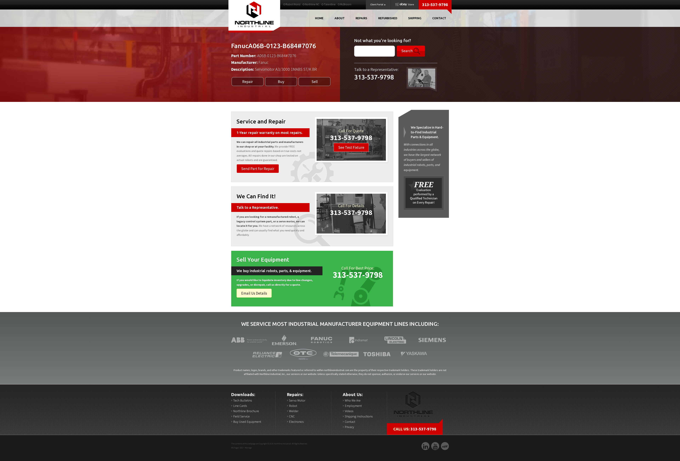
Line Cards (240, 406)
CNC (292, 416)
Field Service (241, 416)
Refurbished (387, 18)
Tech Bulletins (242, 400)
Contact (439, 18)
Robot (293, 406)
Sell (314, 81)
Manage (248, 447)
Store (410, 4)
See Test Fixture (351, 147)
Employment (353, 406)
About (340, 18)
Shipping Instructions (359, 416)
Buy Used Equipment (247, 422)
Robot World (292, 4)
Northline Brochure (246, 411)
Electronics (296, 422)
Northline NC (311, 4)
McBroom (345, 4)
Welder (293, 411)
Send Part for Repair (257, 168)
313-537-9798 (435, 4)
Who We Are (353, 400)
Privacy (349, 427)
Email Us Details (254, 293)
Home (319, 18)
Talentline (329, 4)
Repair (247, 81)
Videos (349, 411)
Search (407, 50)
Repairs (361, 18)
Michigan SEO (237, 447)
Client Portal (377, 4)
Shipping (414, 18)
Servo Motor (297, 400)
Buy (281, 81)
